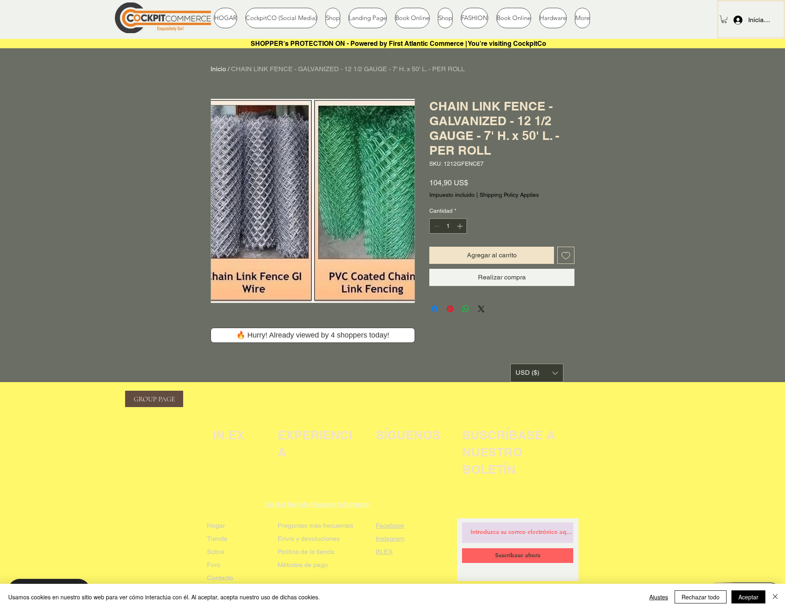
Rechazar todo (701, 597)
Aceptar (748, 597)
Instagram (390, 538)
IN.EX (384, 552)
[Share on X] (481, 309)
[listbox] (536, 373)
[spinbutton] (448, 226)
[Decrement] (436, 226)
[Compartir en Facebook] (435, 309)
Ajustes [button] (658, 597)
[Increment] (460, 226)
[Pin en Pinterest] (450, 309)
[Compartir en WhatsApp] (466, 309)
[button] (724, 19)
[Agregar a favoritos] (565, 255)
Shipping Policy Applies (509, 194)
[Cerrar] (775, 596)
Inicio (218, 69)
